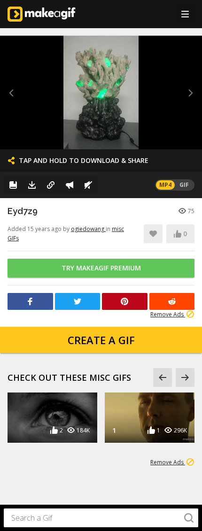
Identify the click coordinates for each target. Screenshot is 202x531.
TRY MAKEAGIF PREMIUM (101, 267)
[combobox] (101, 517)
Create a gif (101, 340)
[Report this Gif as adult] (69, 185)
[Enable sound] (88, 185)
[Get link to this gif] (50, 185)
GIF (184, 185)
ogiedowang (88, 229)
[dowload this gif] (32, 185)
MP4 (165, 185)
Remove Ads (167, 314)
